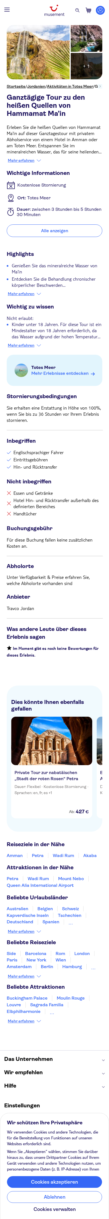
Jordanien (36, 86)
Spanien (50, 921)
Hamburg (72, 966)
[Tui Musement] (54, 10)
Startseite (16, 86)
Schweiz (70, 908)
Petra (38, 855)
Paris (12, 960)
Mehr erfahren (21, 160)
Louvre (14, 1004)
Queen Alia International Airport (40, 885)
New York (36, 960)
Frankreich (79, 921)
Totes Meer (43, 367)
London (82, 953)
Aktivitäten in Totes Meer (70, 86)
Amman (15, 855)
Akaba (90, 855)
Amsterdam (19, 966)
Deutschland (20, 921)
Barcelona (35, 953)
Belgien (45, 908)
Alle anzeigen (54, 230)
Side (11, 953)
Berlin (47, 966)
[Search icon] (77, 10)
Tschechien (69, 915)
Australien (17, 908)
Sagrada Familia (46, 1004)
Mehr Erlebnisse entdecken (60, 373)
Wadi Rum (63, 855)
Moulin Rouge (71, 998)
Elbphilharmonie (24, 1011)
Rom (60, 953)
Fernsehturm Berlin (70, 1011)
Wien (61, 960)
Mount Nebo (71, 878)
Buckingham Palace (27, 998)
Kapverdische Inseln (28, 915)
